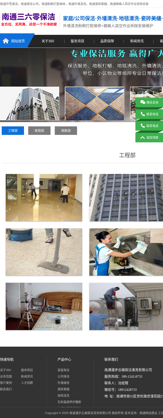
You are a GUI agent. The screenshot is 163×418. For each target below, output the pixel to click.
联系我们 (6, 389)
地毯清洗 (63, 395)
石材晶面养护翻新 (69, 402)
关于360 (48, 41)
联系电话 (152, 114)
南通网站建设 (148, 413)
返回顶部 (152, 137)
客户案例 (6, 382)
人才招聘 (27, 382)
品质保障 (107, 41)
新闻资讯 (137, 41)
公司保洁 (63, 376)
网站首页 (18, 41)
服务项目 (77, 41)
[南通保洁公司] (29, 26)
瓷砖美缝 (63, 389)
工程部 (13, 130)
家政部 (39, 130)
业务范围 (6, 376)
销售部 (66, 130)
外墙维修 (63, 382)
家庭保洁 (63, 370)
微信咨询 (152, 102)
